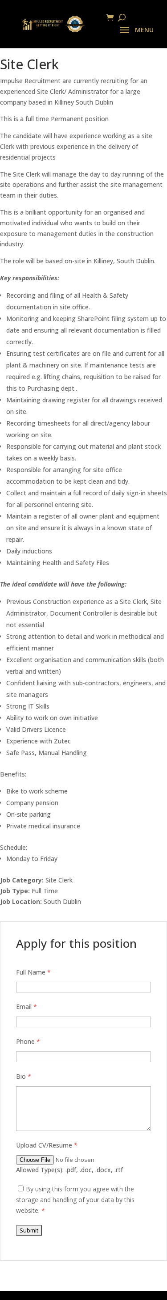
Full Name (33, 972)
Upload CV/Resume (46, 1145)
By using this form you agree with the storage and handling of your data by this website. (75, 1200)
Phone (28, 1041)
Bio (23, 1076)
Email (26, 1006)
